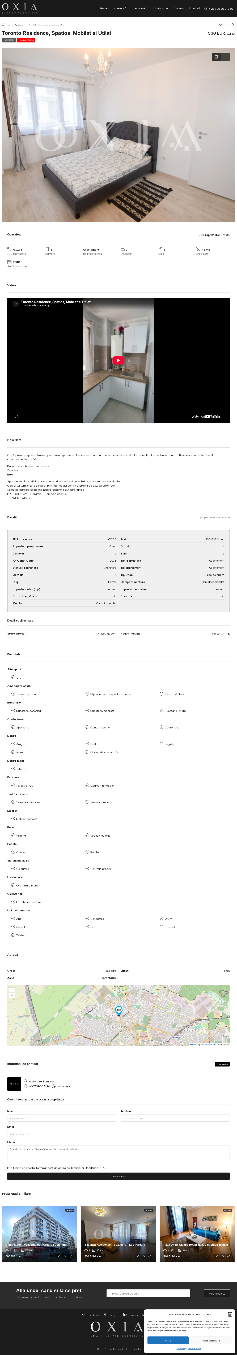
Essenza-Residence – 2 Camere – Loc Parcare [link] (114, 1244)
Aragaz (21, 743)
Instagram (114, 1314)
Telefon (21, 935)
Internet (170, 926)
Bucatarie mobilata (102, 710)
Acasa (104, 7)
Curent (20, 926)
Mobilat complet (26, 818)
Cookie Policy (182, 1348)
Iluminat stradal (26, 694)
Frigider (170, 743)
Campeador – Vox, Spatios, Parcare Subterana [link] (36, 1244)
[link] (39, 1234)
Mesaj (11, 1142)
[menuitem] (218, 8)
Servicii (179, 7)
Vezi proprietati (222, 1064)
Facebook (93, 1314)
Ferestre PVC (24, 785)
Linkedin (133, 1314)
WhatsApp (64, 1086)
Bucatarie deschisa (28, 710)
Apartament (19, 24)
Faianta (21, 835)
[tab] (216, 57)
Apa (19, 918)
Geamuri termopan (102, 785)
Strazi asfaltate (174, 694)
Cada (93, 743)
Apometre (22, 727)
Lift (18, 677)
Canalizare (97, 918)
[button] (230, 1314)
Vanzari (119, 7)
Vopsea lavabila (100, 835)
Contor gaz (172, 727)
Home (8, 24)
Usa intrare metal (27, 885)
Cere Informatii (118, 1176)
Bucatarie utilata (175, 710)
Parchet (95, 852)
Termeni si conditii (194, 1348)
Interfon (21, 768)
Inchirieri (138, 7)
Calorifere (22, 868)
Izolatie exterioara (28, 802)
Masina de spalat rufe (104, 752)
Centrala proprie (101, 868)
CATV (168, 918)
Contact (194, 7)
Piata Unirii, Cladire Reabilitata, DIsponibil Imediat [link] (195, 1244)
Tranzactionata (26, 39)
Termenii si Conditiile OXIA (88, 1167)
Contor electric (100, 727)
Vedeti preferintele (211, 1340)
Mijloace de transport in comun (110, 694)
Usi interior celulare (28, 901)
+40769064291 (39, 1086)
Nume (11, 1111)
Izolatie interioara (101, 802)
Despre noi (161, 7)
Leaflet (195, 1044)
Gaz (93, 926)
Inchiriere (9, 39)
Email (11, 1126)
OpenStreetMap (209, 1044)
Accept (168, 1340)
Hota (19, 752)
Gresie (20, 852)
